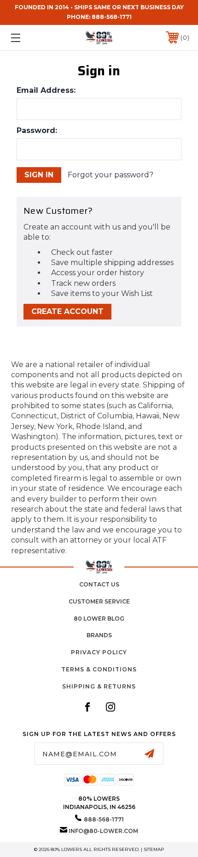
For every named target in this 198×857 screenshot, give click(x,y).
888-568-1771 (112, 16)
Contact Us (99, 584)
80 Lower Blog (99, 618)
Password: (37, 130)
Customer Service (99, 601)
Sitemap (154, 849)
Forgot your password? (110, 174)
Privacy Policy (99, 652)
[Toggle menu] (28, 37)
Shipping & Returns (99, 686)
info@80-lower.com (103, 830)
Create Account (67, 311)
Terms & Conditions (99, 669)
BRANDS (99, 635)
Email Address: (46, 90)
